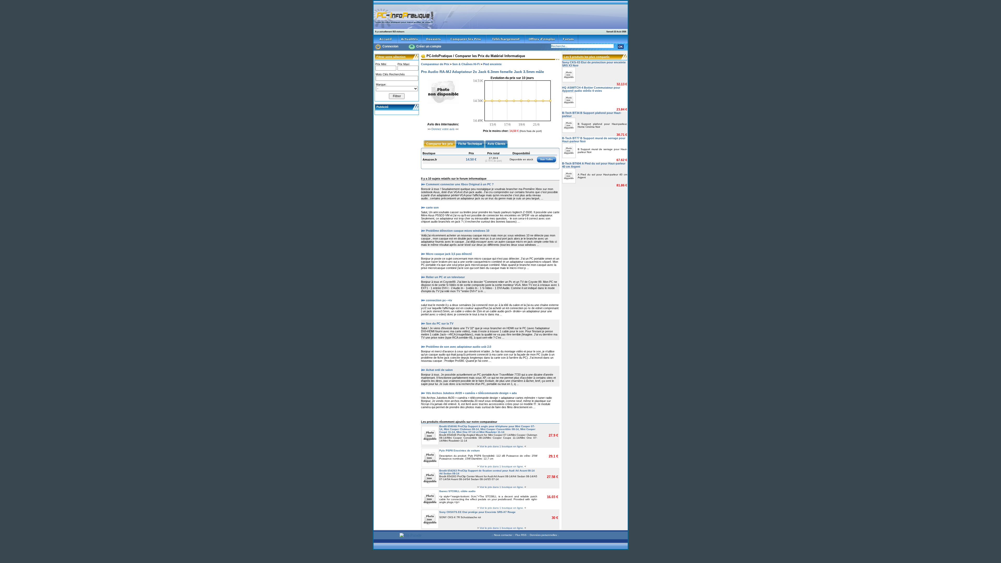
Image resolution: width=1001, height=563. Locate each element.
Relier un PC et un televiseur (445, 276)
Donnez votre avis (443, 129)
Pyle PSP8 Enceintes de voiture (459, 450)
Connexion (390, 46)
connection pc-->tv (439, 300)
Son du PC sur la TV (439, 323)
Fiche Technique (470, 143)
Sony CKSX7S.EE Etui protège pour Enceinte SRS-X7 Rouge (477, 512)
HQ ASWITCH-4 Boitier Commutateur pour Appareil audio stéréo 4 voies (591, 89)
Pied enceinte (492, 64)
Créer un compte (428, 46)
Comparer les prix (439, 143)
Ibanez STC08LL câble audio (457, 491)
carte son (432, 207)
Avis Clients (496, 143)
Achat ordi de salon (439, 369)
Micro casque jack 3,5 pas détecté (449, 253)
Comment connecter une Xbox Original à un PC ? (460, 184)
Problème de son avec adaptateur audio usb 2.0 (458, 346)
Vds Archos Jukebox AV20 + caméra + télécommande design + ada (471, 392)
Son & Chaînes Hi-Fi (466, 64)
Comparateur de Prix (435, 64)
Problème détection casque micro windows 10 (457, 230)
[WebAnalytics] (385, 536)
